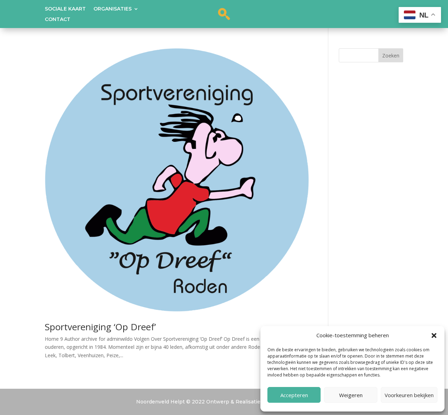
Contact (57, 19)
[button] (434, 335)
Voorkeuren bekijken (409, 395)
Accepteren (294, 395)
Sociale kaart (65, 9)
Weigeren (351, 395)
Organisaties (112, 9)
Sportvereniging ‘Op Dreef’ (100, 326)
